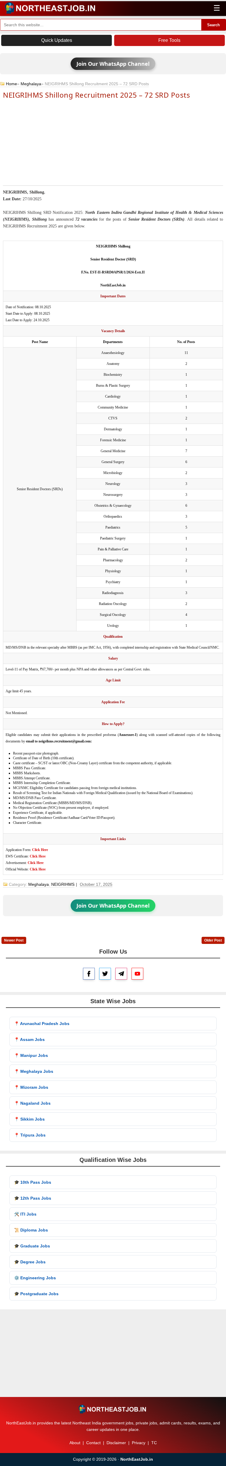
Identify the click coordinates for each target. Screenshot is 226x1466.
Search (213, 25)
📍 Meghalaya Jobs (33, 1071)
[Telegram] (121, 974)
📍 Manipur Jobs (31, 1055)
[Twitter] (105, 974)
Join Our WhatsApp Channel (113, 63)
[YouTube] (137, 974)
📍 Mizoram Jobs (31, 1087)
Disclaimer (116, 1442)
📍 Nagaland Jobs (32, 1103)
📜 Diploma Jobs (31, 1230)
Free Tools (169, 40)
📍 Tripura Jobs (30, 1135)
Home (11, 83)
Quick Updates (56, 40)
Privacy (138, 1442)
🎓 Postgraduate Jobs (36, 1293)
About (74, 1442)
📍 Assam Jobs (29, 1039)
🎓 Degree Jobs (30, 1262)
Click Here (40, 850)
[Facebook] (89, 974)
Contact (93, 1442)
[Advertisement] (113, 142)
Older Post (213, 940)
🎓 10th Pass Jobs (32, 1182)
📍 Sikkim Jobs (29, 1119)
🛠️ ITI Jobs (25, 1214)
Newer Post (14, 940)
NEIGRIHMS (62, 884)
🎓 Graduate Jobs (32, 1246)
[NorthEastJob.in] (113, 1409)
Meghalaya (31, 83)
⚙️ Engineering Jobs (35, 1277)
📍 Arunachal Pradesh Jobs (41, 1023)
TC (154, 1442)
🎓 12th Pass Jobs (32, 1198)
